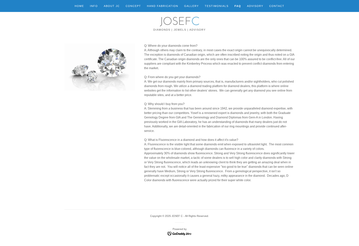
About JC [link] (112, 5)
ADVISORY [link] (255, 5)
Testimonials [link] (216, 5)
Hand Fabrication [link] (162, 5)
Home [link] (79, 5)
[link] (179, 21)
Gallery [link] (191, 5)
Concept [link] (133, 5)
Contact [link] (276, 5)
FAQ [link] (237, 5)
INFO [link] (94, 5)
